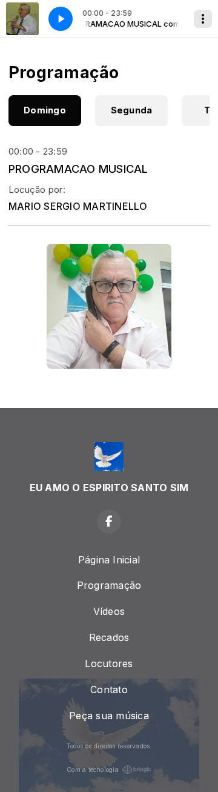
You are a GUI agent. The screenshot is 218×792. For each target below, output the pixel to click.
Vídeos (109, 611)
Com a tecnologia (93, 769)
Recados (109, 637)
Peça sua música (109, 716)
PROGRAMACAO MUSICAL (78, 168)
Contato (109, 689)
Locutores (109, 663)
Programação (109, 585)
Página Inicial (109, 560)
